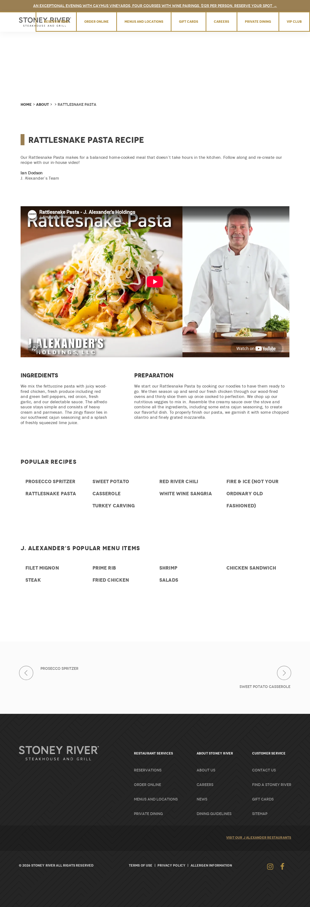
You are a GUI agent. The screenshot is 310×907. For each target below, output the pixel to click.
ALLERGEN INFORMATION (211, 865)
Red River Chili (178, 481)
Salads (168, 580)
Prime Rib (104, 568)
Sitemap (259, 813)
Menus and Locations (143, 21)
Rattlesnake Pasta (50, 493)
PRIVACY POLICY (171, 865)
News (202, 799)
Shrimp (168, 568)
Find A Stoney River (271, 784)
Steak (33, 580)
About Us (206, 770)
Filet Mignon (42, 568)
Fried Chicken (111, 580)
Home (26, 104)
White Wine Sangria (185, 493)
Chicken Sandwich (251, 568)
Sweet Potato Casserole (265, 686)
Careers (221, 21)
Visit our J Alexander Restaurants (258, 837)
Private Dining (258, 21)
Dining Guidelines (214, 813)
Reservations (56, 21)
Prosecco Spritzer (50, 481)
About (42, 104)
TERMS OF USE (141, 865)
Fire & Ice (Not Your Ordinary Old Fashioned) (252, 493)
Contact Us (264, 770)
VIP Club (294, 21)
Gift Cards (188, 21)
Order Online (96, 21)
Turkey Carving (114, 506)
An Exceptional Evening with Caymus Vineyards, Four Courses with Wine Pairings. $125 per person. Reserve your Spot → (155, 5)
